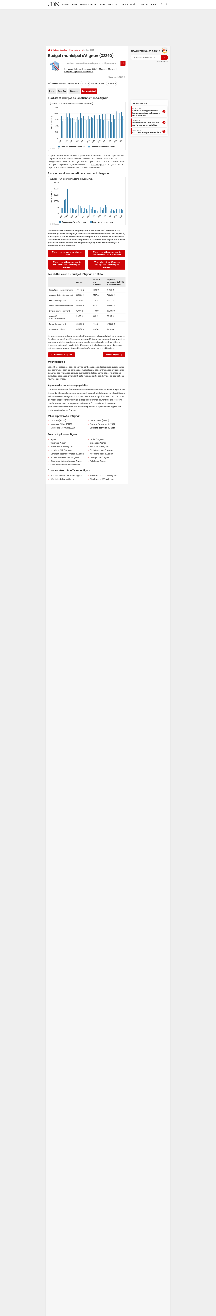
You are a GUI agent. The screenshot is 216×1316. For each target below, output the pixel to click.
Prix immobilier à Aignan (61, 446)
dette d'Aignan (97, 164)
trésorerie (52, 345)
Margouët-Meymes (107, 69)
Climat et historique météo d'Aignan (67, 454)
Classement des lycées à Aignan (65, 465)
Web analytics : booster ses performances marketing (145, 123)
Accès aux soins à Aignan (101, 454)
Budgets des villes (60, 50)
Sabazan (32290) (58, 421)
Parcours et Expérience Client (146, 131)
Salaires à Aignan (58, 443)
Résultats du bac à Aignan (62, 479)
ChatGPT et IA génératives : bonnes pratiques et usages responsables (146, 112)
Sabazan (78, 69)
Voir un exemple (162, 61)
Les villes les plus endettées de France (68, 253)
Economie (143, 4)
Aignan (78, 50)
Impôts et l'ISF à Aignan (61, 450)
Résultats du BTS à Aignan (102, 479)
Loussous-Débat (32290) (61, 424)
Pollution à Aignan (98, 461)
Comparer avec (98, 83)
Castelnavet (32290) (99, 421)
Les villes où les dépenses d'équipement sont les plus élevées (107, 264)
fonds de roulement (100, 342)
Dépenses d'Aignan (63, 355)
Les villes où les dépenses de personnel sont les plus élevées (106, 253)
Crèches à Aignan (98, 443)
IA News (65, 4)
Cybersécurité (128, 4)
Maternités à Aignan (99, 446)
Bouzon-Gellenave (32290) (102, 424)
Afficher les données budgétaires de (63, 83)
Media (102, 4)
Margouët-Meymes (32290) (63, 428)
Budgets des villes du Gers (102, 428)
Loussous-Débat (90, 69)
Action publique (88, 4)
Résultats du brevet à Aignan (103, 475)
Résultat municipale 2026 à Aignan (66, 475)
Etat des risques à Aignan (101, 450)
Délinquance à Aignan (100, 457)
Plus (153, 4)
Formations (140, 103)
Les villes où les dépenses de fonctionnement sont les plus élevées (67, 264)
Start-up (112, 4)
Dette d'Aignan (113, 355)
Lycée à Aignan (97, 439)
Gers (71, 50)
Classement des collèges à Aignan (66, 461)
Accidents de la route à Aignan (64, 457)
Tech (74, 4)
